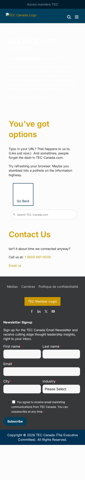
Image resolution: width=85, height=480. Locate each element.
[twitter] (46, 311)
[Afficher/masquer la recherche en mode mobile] (69, 17)
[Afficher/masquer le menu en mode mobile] (77, 17)
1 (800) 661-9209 (38, 257)
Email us (15, 266)
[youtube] (53, 311)
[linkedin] (39, 311)
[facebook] (31, 311)
